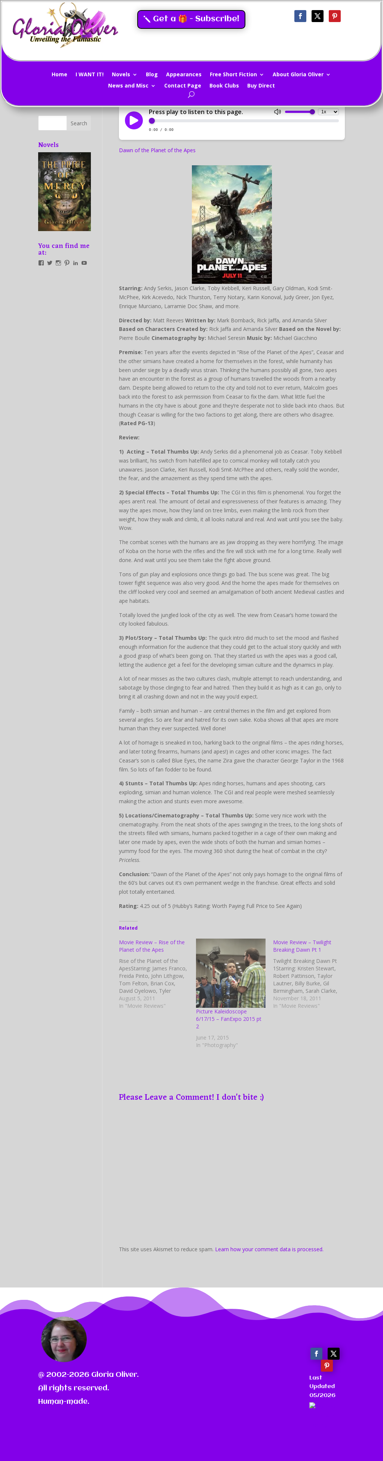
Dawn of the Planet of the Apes (157, 150)
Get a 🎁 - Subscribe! (196, 19)
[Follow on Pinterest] (335, 16)
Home (59, 75)
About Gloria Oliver (298, 75)
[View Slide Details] (64, 191)
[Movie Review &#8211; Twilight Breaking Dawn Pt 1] (311, 974)
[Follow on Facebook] (300, 16)
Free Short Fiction (233, 75)
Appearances (184, 75)
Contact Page (182, 86)
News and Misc (128, 86)
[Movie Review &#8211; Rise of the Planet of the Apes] (157, 974)
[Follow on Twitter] (318, 16)
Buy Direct (261, 86)
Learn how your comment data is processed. (269, 1249)
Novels (121, 75)
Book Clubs (224, 86)
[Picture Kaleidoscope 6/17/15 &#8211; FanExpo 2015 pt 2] (231, 973)
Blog (152, 75)
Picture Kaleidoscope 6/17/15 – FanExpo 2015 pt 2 (228, 1019)
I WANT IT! (90, 75)
